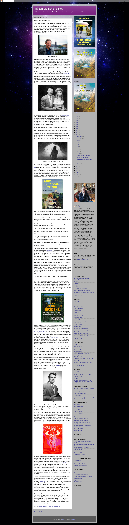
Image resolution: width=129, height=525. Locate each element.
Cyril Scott (76, 436)
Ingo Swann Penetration (80, 393)
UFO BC (76, 294)
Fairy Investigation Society (80, 391)
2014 (77, 170)
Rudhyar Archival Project (80, 416)
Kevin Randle (77, 319)
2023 (77, 122)
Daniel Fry (76, 344)
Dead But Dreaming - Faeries (81, 390)
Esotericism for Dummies (83, 157)
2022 (77, 124)
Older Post (67, 512)
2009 (77, 180)
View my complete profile (80, 250)
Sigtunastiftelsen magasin (80, 480)
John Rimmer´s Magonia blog (81, 315)
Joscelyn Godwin (78, 452)
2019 (77, 130)
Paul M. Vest (42, 481)
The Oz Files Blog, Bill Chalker (81, 328)
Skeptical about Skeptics (80, 463)
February (79, 162)
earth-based (49, 250)
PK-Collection (77, 395)
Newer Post (38, 512)
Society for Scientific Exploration (81, 398)
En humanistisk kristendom (80, 472)
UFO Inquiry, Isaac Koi (79, 337)
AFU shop (76, 371)
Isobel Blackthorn (78, 449)
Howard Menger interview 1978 (84, 155)
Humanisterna (77, 460)
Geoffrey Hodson (78, 411)
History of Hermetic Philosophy (81, 447)
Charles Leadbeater (79, 406)
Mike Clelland (77, 322)
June (78, 148)
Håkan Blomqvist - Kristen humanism (83, 476)
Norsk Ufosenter (78, 286)
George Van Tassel (78, 349)
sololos (63, 519)
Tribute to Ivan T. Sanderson (81, 333)
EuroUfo (76, 281)
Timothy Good (41, 25)
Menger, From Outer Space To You (82, 353)
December (79, 136)
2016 (77, 166)
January (79, 163)
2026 (77, 116)
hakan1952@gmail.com (82, 259)
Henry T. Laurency (78, 413)
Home (53, 512)
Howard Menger (65, 115)
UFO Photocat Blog (78, 338)
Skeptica (76, 462)
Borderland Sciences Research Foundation (84, 388)
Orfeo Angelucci (78, 355)
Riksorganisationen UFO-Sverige (82, 290)
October (79, 140)
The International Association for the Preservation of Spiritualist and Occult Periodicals (83, 381)
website (80, 266)
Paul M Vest (77, 360)
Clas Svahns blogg (78, 308)
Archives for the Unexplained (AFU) (82, 374)
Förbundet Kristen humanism (81, 474)
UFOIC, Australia (78, 295)
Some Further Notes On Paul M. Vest (83, 362)
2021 (77, 126)
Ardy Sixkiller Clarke (79, 306)
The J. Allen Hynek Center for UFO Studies (84, 292)
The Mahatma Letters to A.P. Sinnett (82, 425)
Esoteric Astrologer (78, 409)
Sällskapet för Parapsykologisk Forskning (84, 397)
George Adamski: (54, 337)
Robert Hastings (78, 324)
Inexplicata (76, 301)
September (80, 142)
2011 (77, 176)
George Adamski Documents (81, 348)
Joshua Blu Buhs (78, 317)
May (78, 149)
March (78, 153)
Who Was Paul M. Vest (79, 365)
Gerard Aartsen (77, 310)
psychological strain (39, 331)
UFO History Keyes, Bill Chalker (81, 335)
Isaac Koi (76, 312)
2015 (77, 168)
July (78, 146)
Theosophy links (78, 430)
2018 (77, 132)
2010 (77, 178)
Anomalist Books (78, 373)
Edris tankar (77, 408)
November (79, 138)
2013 (77, 172)
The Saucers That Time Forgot (81, 330)
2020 (77, 128)
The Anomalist (77, 326)
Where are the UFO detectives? (84, 159)
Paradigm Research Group (80, 288)
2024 (77, 120)
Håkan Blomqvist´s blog (49, 8)
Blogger (73, 519)
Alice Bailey (77, 404)
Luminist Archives (78, 376)
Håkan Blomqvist (80, 206)
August (79, 144)
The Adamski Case (78, 364)
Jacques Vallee (77, 314)
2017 (77, 134)
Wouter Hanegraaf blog (79, 454)
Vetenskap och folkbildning (80, 465)
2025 (77, 118)
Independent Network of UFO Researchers (84, 285)
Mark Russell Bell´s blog (80, 321)
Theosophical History (79, 428)
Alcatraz (65, 462)
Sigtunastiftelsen (78, 478)
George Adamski (78, 346)
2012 (77, 174)
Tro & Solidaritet (78, 481)
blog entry (57, 365)
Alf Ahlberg (76, 471)
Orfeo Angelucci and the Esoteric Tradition (84, 358)
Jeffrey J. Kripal (78, 451)
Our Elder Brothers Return (80, 415)
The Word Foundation (79, 426)
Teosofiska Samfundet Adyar (81, 420)
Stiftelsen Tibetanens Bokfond (81, 418)
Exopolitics (76, 283)
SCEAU (76, 378)
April (78, 151)
